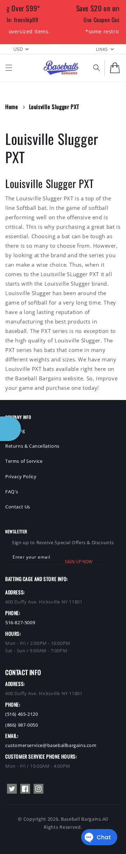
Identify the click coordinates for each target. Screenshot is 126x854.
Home (11, 106)
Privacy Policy (20, 476)
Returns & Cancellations (32, 446)
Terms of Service (24, 461)
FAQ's (11, 491)
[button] (8, 67)
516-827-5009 (20, 622)
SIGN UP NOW (78, 562)
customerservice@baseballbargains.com (51, 745)
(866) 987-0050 (21, 725)
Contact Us (17, 506)
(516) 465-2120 (21, 714)
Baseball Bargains (81, 819)
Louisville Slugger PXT (54, 106)
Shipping (15, 430)
